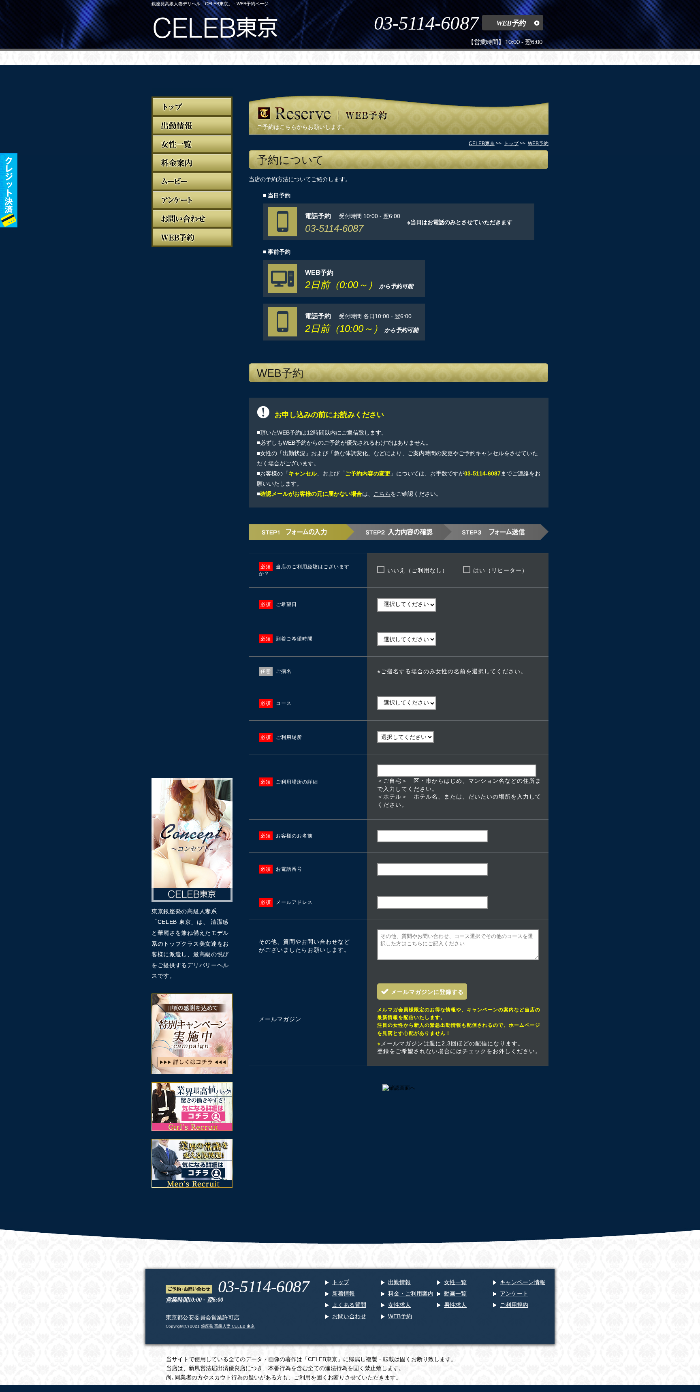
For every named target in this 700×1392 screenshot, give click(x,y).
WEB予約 (510, 23)
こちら (382, 493)
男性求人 (455, 1305)
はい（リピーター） (500, 570)
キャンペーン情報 (522, 1282)
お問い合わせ (349, 1316)
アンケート (514, 1293)
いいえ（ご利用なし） (417, 570)
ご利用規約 (514, 1305)
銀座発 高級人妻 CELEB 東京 (228, 1326)
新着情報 (343, 1293)
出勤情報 (399, 1282)
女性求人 (399, 1305)
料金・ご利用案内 (410, 1293)
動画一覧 (455, 1293)
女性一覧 (455, 1282)
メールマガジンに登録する (427, 992)
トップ (340, 1282)
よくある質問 (349, 1305)
